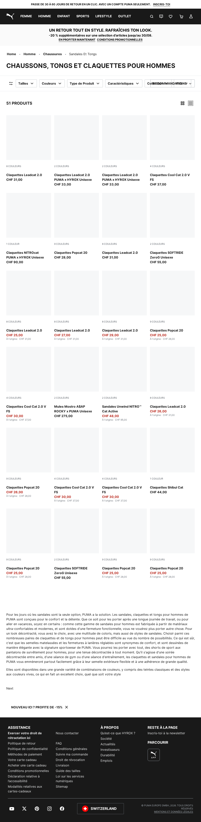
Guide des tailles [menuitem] (68, 771)
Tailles (23, 83)
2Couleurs (61, 166)
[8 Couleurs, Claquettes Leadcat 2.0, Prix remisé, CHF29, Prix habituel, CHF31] (124, 306)
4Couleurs (157, 166)
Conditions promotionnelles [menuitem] (28, 771)
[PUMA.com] (9, 16)
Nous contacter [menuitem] (67, 733)
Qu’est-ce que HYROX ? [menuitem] (117, 733)
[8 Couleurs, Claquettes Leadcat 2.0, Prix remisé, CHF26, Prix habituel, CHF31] (172, 382)
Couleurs (49, 83)
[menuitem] (26, 16)
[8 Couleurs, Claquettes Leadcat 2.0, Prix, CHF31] (28, 148)
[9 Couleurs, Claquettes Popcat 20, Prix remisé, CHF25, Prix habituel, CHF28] (172, 306)
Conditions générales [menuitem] (71, 749)
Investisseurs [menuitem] (110, 750)
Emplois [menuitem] (106, 761)
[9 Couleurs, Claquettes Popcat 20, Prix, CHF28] (76, 226)
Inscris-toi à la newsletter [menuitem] (166, 733)
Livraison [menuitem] (62, 765)
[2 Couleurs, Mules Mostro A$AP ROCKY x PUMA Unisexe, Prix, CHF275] (76, 382)
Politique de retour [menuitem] (22, 743)
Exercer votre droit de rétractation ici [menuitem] (25, 735)
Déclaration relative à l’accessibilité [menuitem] (24, 778)
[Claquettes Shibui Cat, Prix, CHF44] (172, 461)
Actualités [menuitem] (107, 744)
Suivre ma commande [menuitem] (72, 754)
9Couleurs (61, 243)
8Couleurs (13, 166)
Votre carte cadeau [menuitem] (22, 760)
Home (11, 54)
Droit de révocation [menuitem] (70, 760)
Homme (30, 54)
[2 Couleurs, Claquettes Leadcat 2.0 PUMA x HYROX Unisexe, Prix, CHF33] (76, 151)
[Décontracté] (190, 103)
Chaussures (52, 54)
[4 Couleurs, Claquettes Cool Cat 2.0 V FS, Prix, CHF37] (172, 151)
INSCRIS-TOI (161, 4)
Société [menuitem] (106, 739)
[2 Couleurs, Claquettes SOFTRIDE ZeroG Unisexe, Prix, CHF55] (172, 228)
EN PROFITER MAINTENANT (77, 39)
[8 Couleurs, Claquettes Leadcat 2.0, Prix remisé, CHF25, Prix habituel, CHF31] (28, 306)
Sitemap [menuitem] (62, 786)
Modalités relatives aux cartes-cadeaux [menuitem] (25, 789)
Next (9, 688)
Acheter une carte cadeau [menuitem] (27, 765)
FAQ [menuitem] (59, 743)
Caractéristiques (120, 83)
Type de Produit (82, 83)
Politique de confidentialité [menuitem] (28, 749)
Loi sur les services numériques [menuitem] (70, 778)
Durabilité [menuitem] (107, 755)
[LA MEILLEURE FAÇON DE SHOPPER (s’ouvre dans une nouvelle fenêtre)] (154, 755)
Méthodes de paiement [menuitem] (25, 754)
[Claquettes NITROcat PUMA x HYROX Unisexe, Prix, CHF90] (28, 228)
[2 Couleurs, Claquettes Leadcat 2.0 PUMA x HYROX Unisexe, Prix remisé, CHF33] (124, 151)
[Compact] (182, 103)
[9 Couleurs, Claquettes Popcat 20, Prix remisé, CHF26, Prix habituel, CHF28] (28, 463)
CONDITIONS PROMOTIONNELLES (120, 39)
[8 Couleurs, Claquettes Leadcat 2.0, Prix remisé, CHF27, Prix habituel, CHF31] (76, 306)
